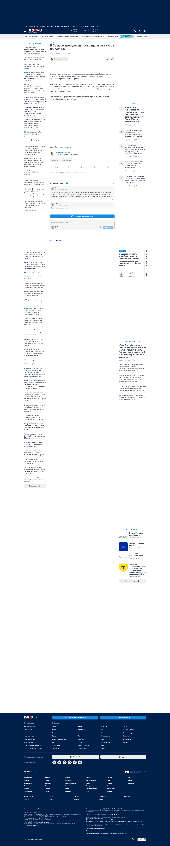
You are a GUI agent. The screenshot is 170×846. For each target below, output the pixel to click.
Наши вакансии (29, 739)
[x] (75, 762)
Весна (54, 733)
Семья (103, 748)
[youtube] (80, 762)
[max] (70, 762)
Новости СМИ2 (56, 241)
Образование (82, 748)
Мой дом (81, 739)
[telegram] (54, 762)
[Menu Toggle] (25, 31)
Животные (56, 745)
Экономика (127, 739)
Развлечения (105, 742)
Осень (103, 730)
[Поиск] (135, 31)
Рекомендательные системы (94, 831)
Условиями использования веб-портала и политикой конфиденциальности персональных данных (114, 821)
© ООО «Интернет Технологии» (33, 839)
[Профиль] (144, 31)
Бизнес (54, 730)
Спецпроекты (127, 742)
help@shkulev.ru (37, 825)
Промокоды (41, 26)
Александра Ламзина (64, 152)
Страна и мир (127, 733)
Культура (81, 733)
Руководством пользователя (94, 818)
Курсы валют (84, 26)
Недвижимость (29, 26)
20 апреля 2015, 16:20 (56, 54)
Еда (53, 742)
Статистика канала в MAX (33, 748)
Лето (79, 736)
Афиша (66, 26)
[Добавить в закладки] (107, 59)
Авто (54, 726)
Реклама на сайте (30, 726)
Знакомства (51, 26)
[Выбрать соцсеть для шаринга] (113, 59)
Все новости (35, 44)
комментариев (60, 59)
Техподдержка (29, 742)
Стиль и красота (128, 730)
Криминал (81, 730)
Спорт (125, 726)
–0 (112, 200)
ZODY (92, 26)
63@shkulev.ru (45, 822)
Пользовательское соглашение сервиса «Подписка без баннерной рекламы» (107, 833)
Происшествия (106, 736)
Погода (60, 26)
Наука (80, 742)
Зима (80, 726)
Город (54, 736)
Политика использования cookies (95, 828)
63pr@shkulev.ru (112, 814)
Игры (97, 26)
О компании (28, 733)
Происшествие (66, 160)
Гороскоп (74, 26)
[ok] (65, 762)
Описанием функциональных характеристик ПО (99, 820)
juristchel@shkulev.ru (69, 823)
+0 (106, 200)
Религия (103, 745)
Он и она (104, 726)
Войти (57, 228)
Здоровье (55, 748)
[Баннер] (126, 36)
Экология (126, 736)
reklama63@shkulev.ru (119, 809)
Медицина (55, 160)
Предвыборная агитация (32, 745)
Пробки (85, 31)
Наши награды (29, 736)
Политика (104, 733)
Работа (103, 739)
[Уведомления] (140, 31)
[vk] (59, 762)
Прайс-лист (28, 730)
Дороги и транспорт (59, 739)
